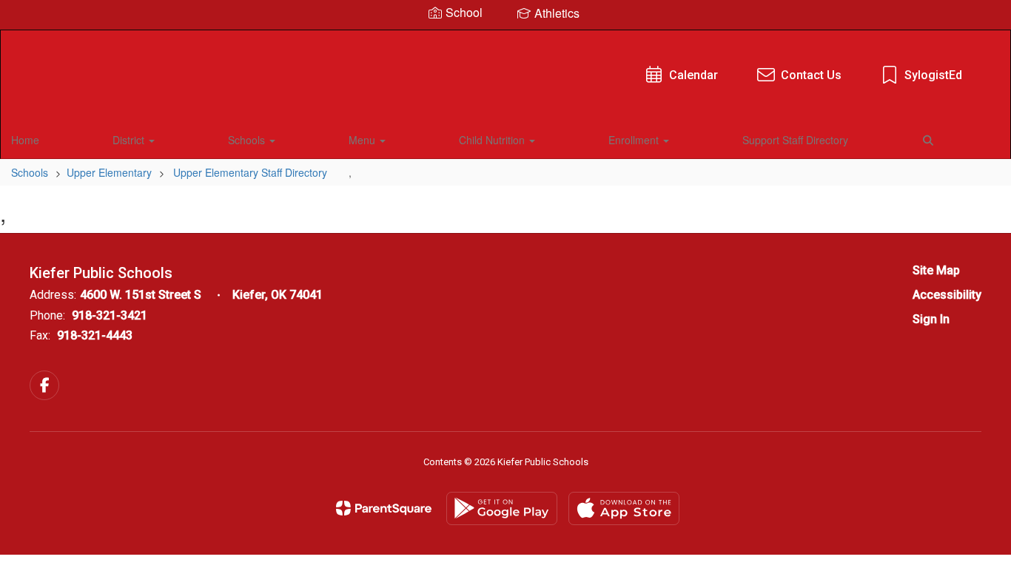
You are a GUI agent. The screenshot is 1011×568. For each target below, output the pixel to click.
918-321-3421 (109, 315)
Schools (248, 139)
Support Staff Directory (795, 139)
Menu (363, 139)
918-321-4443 (94, 335)
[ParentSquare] (383, 508)
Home (25, 139)
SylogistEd (933, 75)
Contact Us (811, 75)
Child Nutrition (493, 139)
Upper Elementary (109, 172)
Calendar (693, 75)
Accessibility (947, 295)
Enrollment (635, 139)
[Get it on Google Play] (501, 508)
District (129, 139)
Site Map (936, 270)
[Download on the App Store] (623, 508)
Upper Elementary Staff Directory (250, 172)
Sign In (931, 319)
